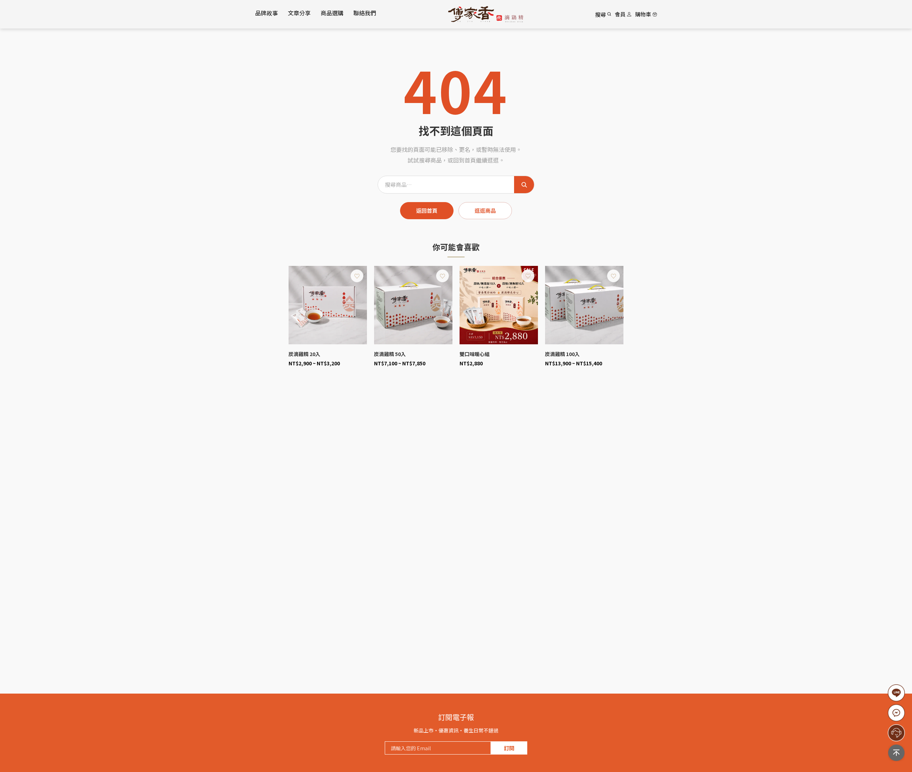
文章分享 (299, 13)
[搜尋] (524, 184)
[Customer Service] (896, 732)
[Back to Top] (896, 752)
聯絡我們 (364, 13)
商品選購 (332, 13)
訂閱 (509, 748)
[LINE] (896, 692)
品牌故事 (266, 13)
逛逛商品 (485, 210)
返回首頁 (426, 210)
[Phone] (896, 712)
